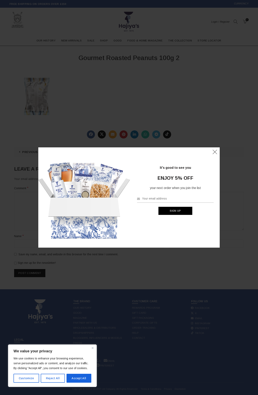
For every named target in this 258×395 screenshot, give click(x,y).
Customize (26, 378)
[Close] (92, 347)
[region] (52, 365)
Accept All (79, 378)
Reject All (53, 378)
